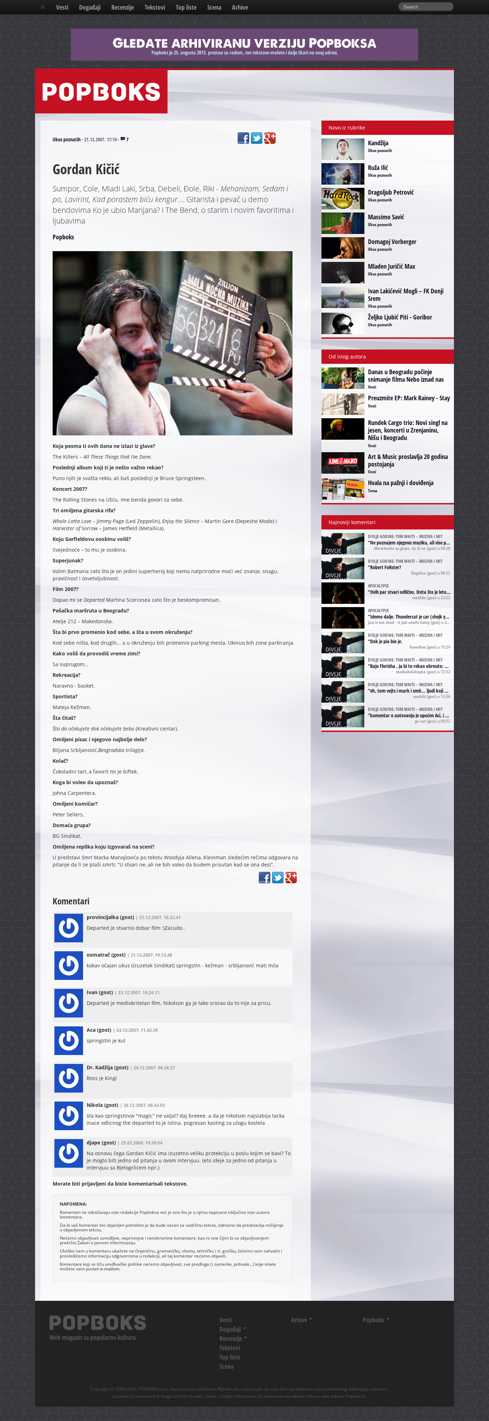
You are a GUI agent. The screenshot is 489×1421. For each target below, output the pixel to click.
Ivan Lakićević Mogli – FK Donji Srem (406, 295)
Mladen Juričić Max (391, 266)
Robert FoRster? (385, 567)
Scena (214, 7)
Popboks (63, 237)
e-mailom (109, 1268)
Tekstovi (155, 7)
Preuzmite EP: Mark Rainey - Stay (409, 398)
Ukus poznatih (67, 139)
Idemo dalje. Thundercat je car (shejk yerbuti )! (415, 616)
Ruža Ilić (378, 167)
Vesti (62, 7)
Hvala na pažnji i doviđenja (401, 482)
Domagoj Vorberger (392, 241)
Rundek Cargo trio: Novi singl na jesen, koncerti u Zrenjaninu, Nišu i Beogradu (407, 430)
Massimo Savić (386, 217)
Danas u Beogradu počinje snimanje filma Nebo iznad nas (406, 375)
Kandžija (378, 142)
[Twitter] (256, 138)
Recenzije (122, 7)
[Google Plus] (270, 138)
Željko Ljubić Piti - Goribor (400, 317)
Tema (372, 490)
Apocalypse (378, 586)
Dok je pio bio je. (386, 641)
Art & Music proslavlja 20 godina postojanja (408, 460)
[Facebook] (243, 138)
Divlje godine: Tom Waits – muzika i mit (405, 536)
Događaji (90, 7)
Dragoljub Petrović (391, 192)
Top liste (186, 7)
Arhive (240, 7)
